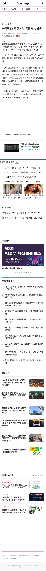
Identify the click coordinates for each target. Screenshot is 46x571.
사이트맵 (6, 559)
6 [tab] (26, 272)
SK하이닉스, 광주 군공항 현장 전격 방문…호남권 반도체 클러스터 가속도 (14, 438)
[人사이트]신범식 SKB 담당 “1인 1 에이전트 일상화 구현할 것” (23, 337)
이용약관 (13, 555)
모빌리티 (29, 9)
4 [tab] (21, 272)
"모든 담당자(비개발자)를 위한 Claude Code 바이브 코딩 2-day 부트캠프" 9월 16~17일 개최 (23, 213)
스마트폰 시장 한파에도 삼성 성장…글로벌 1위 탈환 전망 (24, 345)
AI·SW (4, 9)
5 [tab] (24, 272)
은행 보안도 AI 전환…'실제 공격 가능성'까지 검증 (14, 450)
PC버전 (13, 559)
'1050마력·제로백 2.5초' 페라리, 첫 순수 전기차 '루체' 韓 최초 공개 (14, 423)
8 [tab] (30, 272)
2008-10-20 (13, 36)
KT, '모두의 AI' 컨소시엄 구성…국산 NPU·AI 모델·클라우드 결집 (24, 353)
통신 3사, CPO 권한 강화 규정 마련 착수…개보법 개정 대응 (23, 320)
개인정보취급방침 (24, 555)
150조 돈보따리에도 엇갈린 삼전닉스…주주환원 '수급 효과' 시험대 (14, 395)
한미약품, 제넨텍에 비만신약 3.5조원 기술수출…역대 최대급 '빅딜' (14, 410)
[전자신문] (23, 3)
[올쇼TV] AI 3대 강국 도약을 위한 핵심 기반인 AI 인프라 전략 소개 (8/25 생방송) (23, 218)
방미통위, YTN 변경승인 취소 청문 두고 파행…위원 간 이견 (24, 328)
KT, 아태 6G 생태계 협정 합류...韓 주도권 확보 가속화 (24, 312)
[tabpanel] (23, 257)
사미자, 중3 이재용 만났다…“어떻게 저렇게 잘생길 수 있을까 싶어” (24, 288)
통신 (38, 9)
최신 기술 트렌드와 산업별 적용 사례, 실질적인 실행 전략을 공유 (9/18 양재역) (22, 44)
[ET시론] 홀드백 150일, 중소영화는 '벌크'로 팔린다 (23, 361)
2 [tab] (17, 272)
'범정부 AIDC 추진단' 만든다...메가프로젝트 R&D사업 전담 (23, 296)
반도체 (13, 9)
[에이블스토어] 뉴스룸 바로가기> (31, 151)
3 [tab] (19, 272)
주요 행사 (7, 241)
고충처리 (36, 555)
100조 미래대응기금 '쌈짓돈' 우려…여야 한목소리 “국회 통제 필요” (14, 382)
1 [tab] (15, 272)
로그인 (5, 555)
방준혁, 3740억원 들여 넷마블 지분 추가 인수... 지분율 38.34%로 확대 (24, 304)
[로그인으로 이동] (42, 3)
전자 (21, 9)
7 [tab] (28, 272)
